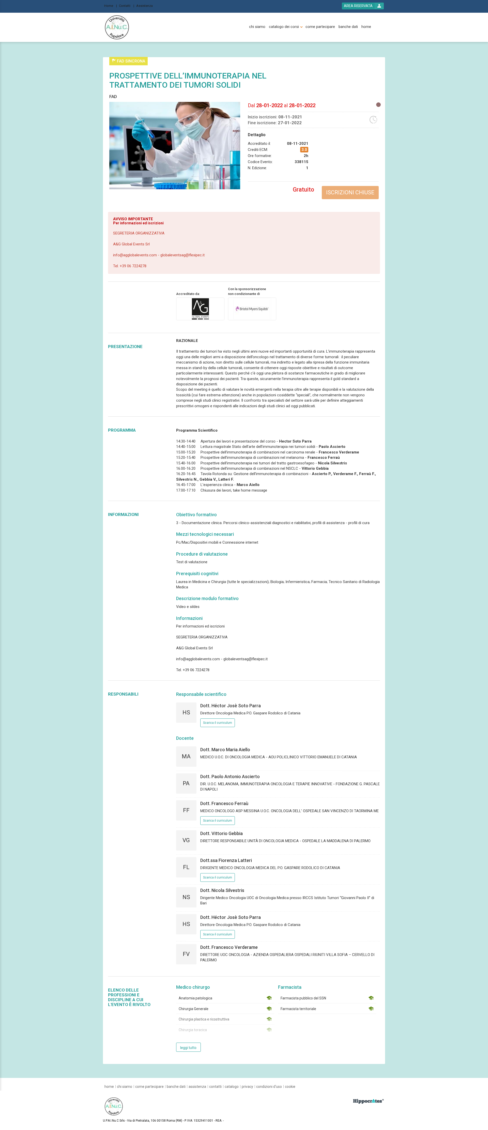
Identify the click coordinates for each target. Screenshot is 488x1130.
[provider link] (200, 308)
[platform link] (117, 27)
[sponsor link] (252, 308)
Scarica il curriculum (217, 723)
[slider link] (368, 1101)
